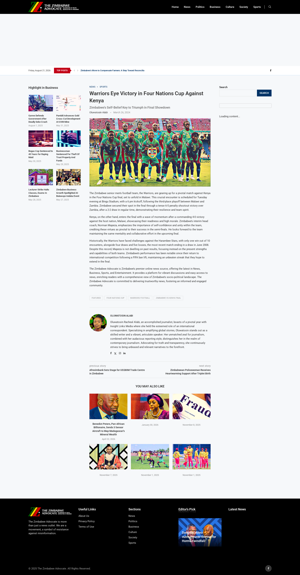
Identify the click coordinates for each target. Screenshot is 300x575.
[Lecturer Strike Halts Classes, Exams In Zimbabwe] (40, 177)
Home (175, 7)
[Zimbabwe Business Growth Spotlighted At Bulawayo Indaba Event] (68, 177)
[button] (74, 70)
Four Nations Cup (115, 298)
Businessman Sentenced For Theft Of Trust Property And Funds (68, 156)
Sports (257, 7)
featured (96, 298)
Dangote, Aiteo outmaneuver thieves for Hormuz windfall (199, 537)
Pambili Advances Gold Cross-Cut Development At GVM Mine (68, 118)
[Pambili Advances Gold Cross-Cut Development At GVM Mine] (68, 103)
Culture (230, 7)
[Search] (270, 7)
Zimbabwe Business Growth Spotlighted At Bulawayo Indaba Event (67, 192)
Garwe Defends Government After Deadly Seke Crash (37, 118)
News (187, 7)
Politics (200, 7)
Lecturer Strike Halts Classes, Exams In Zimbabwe (38, 192)
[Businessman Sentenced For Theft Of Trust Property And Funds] (68, 138)
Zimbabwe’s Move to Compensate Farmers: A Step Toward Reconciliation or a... (117, 70)
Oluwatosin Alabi (98, 112)
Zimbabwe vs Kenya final (168, 298)
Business (215, 7)
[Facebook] (271, 70)
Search (223, 87)
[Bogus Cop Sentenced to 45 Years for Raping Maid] (40, 138)
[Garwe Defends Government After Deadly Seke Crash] (40, 103)
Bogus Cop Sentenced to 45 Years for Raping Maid (40, 154)
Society (243, 7)
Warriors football (140, 298)
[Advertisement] (150, 40)
